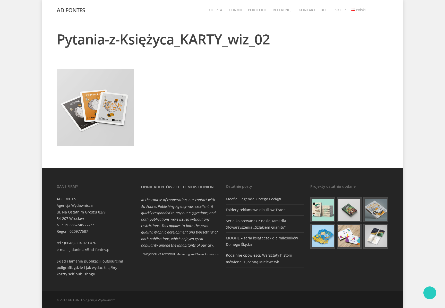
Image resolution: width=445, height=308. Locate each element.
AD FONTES (71, 10)
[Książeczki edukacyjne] (322, 236)
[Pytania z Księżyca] (375, 209)
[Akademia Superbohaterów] (349, 209)
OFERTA (215, 9)
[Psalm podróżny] (375, 236)
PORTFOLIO (258, 9)
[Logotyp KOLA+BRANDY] (349, 236)
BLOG (325, 9)
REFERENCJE (283, 9)
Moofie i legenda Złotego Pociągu (254, 199)
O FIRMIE (235, 9)
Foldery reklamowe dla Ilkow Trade (256, 209)
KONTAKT (307, 9)
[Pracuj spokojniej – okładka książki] (322, 209)
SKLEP (340, 9)
